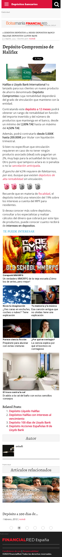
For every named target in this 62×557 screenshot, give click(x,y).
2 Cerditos (8, 32)
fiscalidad (44, 193)
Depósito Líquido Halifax (24, 411)
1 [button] (11, 527)
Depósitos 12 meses (25, 32)
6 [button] (51, 527)
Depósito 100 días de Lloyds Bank (30, 422)
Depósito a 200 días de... (20, 513)
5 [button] (43, 527)
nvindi (32, 38)
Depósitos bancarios (24, 4)
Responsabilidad (30, 551)
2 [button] (19, 527)
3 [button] (27, 527)
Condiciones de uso (11, 551)
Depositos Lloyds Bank (24, 35)
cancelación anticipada (26, 165)
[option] (31, 499)
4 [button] (35, 527)
